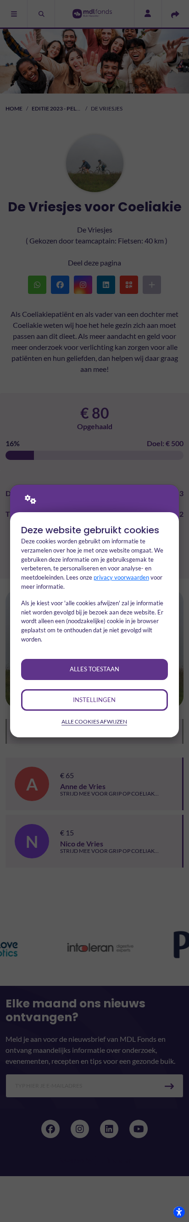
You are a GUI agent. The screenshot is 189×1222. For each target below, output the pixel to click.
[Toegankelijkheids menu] (178, 1211)
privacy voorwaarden (121, 577)
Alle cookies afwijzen (94, 721)
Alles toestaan (94, 669)
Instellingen (94, 699)
